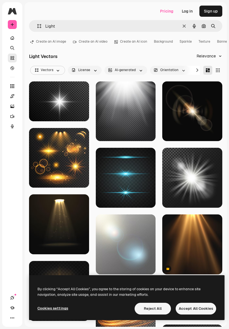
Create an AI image (51, 41)
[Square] (217, 70)
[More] (12, 317)
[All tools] (12, 86)
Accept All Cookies (196, 308)
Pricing (166, 11)
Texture (204, 41)
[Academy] (12, 307)
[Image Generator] (12, 106)
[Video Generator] (12, 116)
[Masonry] (207, 70)
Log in (187, 11)
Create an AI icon (133, 41)
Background (163, 41)
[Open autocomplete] (37, 26)
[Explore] (12, 68)
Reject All (153, 308)
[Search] (12, 47)
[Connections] (12, 297)
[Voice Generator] (12, 126)
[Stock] (12, 58)
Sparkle (186, 41)
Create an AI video (93, 41)
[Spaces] (12, 96)
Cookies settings (52, 308)
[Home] (12, 37)
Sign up (211, 11)
